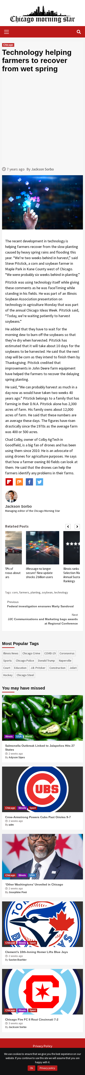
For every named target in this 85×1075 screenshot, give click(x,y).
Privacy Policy (42, 1046)
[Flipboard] (9, 482)
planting (35, 592)
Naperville (65, 660)
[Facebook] (29, 482)
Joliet (73, 668)
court (6, 668)
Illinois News (10, 653)
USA (19, 736)
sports (7, 660)
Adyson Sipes (17, 757)
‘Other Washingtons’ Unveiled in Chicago (34, 884)
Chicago (8, 44)
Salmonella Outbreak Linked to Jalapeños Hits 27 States (40, 747)
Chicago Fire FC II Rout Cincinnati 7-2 (31, 1019)
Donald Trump (46, 660)
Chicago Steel (25, 675)
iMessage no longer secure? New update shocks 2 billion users (39, 573)
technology (61, 592)
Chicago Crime (31, 653)
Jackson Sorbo (42, 169)
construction (57, 668)
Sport (33, 808)
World (28, 736)
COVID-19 (49, 653)
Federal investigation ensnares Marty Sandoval (40, 604)
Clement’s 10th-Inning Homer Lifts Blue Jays (36, 952)
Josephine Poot (18, 892)
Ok (31, 1068)
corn (15, 592)
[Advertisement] (42, 119)
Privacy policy (47, 1068)
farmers (24, 592)
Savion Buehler (18, 959)
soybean (47, 592)
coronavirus (67, 653)
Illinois (9, 736)
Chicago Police (25, 660)
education (20, 668)
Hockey (8, 675)
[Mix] (19, 482)
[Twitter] (39, 482)
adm (11, 824)
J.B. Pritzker (38, 668)
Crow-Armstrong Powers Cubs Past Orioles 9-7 (38, 817)
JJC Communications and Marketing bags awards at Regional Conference (43, 619)
